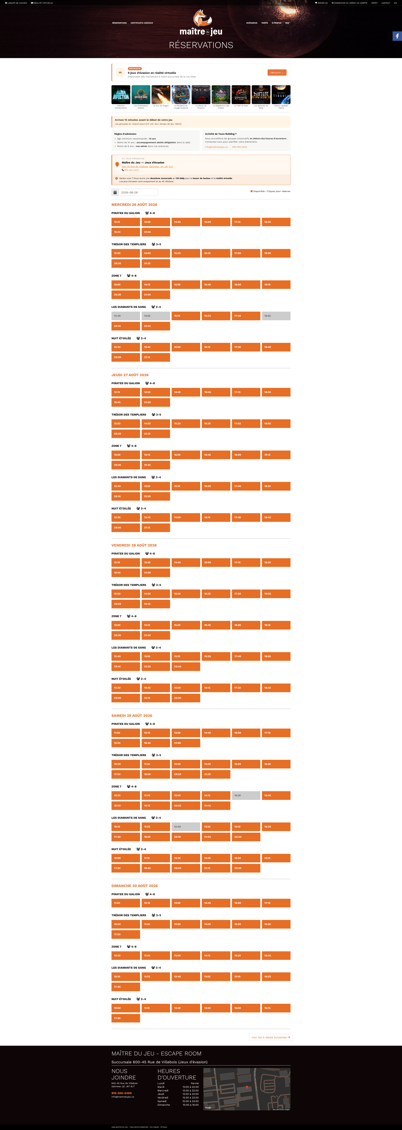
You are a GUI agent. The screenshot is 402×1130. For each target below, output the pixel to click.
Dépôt (374, 3)
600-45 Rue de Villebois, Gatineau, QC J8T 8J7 (147, 166)
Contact (386, 3)
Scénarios (251, 23)
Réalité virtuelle (43, 3)
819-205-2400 (239, 147)
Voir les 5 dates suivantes (270, 1037)
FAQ (287, 23)
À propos (276, 23)
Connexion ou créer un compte (350, 3)
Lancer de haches (17, 3)
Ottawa (163, 1127)
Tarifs (264, 23)
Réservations (119, 23)
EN (395, 3)
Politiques (154, 1127)
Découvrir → (277, 72)
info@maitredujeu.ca (216, 147)
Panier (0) (322, 3)
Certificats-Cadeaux (142, 23)
